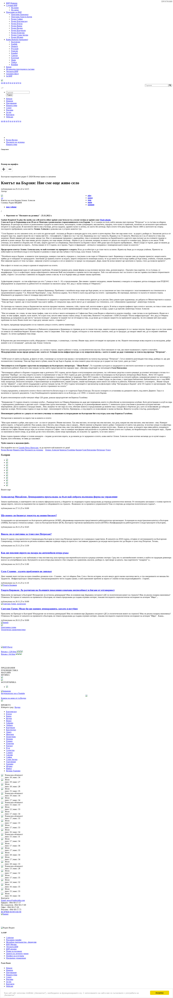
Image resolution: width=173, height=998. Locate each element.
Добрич (9, 725)
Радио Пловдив (18, 33)
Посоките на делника (15, 142)
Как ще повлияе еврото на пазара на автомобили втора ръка (35, 552)
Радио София (17, 19)
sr (12, 83)
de (4, 83)
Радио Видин (17, 28)
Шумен (9, 766)
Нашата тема (11, 144)
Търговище (11, 762)
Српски (14, 55)
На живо (15, 8)
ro (20, 83)
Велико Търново (13, 771)
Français (14, 51)
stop (89, 200)
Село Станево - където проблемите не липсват (26, 571)
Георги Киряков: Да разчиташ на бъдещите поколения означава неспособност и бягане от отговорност (58, 590)
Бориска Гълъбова (67, 450)
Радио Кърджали (18, 30)
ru (6, 83)
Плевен (9, 741)
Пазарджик (11, 737)
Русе (8, 748)
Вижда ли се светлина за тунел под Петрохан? (26, 534)
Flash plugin (105, 220)
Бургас (9, 714)
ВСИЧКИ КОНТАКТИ (11, 912)
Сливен (9, 753)
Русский (14, 49)
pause (90, 198)
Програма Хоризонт (19, 14)
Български (15, 42)
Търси (9, 95)
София (9, 757)
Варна (8, 716)
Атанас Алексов (52, 450)
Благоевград (11, 712)
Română (14, 65)
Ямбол (9, 768)
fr (8, 83)
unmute (91, 205)
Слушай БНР (11, 5)
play (89, 195)
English (14, 44)
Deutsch (14, 46)
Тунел (108, 450)
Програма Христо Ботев (21, 17)
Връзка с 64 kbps (8, 654)
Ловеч (8, 732)
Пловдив (10, 743)
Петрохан (101, 450)
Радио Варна (16, 26)
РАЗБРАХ (160, 992)
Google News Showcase (28, 448)
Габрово (9, 723)
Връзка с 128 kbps (8, 652)
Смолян (9, 755)
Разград (9, 746)
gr (14, 83)
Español (14, 53)
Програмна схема (8, 627)
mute (90, 202)
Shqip (13, 60)
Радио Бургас (17, 24)
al (16, 83)
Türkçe (14, 62)
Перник (9, 739)
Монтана (10, 734)
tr (18, 83)
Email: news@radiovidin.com (13, 900)
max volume (11, 207)
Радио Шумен (17, 37)
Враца (8, 721)
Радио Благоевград (19, 21)
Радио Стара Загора (19, 35)
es (10, 83)
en (2, 83)
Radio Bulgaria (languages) (17, 39)
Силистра (10, 750)
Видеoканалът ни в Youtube (13, 693)
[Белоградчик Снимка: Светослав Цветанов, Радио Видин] (7, 687)
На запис (15, 10)
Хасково (9, 764)
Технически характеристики (13, 630)
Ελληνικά (15, 58)
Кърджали (10, 727)
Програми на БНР (14, 12)
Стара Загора (11, 759)
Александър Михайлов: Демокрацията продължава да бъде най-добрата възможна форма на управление (59, 496)
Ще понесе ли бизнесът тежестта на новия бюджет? (29, 515)
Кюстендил (11, 730)
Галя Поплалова (89, 450)
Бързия (79, 450)
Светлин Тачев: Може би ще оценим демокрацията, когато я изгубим (39, 608)
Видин (9, 718)
